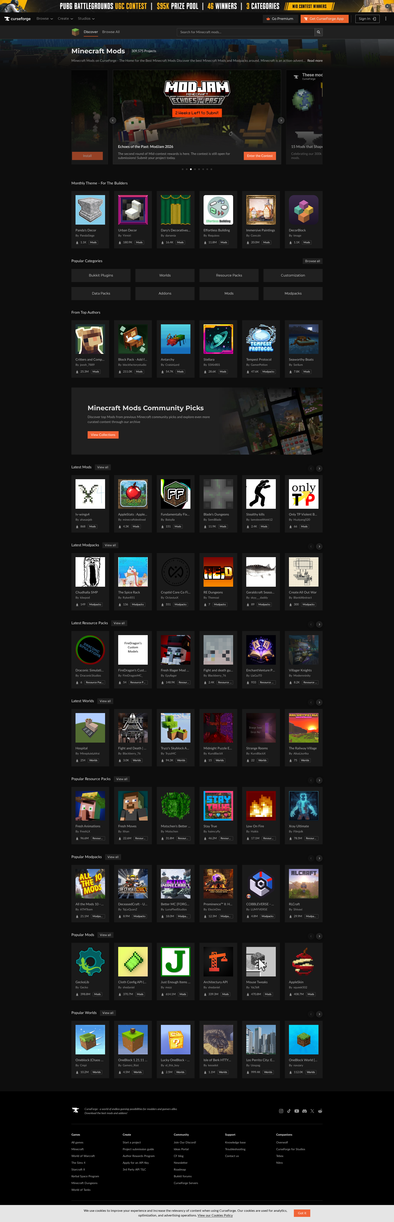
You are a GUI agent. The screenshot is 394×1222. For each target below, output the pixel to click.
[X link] (312, 1111)
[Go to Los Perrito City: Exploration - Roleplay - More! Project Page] (261, 1049)
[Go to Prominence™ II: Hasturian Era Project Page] (218, 893)
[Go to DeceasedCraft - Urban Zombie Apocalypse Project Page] (133, 893)
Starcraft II (78, 1169)
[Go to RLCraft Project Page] (304, 893)
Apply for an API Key (136, 1162)
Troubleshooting (235, 1149)
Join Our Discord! (185, 1142)
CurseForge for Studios (290, 1149)
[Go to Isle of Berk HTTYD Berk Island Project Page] (218, 1049)
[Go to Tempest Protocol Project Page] (261, 349)
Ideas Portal (181, 1149)
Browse (43, 19)
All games (77, 1142)
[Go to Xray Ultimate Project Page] (304, 815)
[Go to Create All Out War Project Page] (304, 581)
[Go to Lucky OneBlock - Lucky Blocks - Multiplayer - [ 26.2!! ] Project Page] (176, 1049)
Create (63, 19)
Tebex (279, 1156)
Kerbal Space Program (85, 1176)
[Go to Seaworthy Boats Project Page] (304, 349)
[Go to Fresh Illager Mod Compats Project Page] (176, 659)
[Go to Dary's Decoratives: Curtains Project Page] (176, 219)
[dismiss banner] (387, 6)
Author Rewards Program (139, 1156)
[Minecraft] (75, 32)
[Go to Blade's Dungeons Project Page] (218, 504)
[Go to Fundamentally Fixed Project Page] (176, 504)
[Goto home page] (18, 19)
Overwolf (282, 1142)
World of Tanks (80, 1190)
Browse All (111, 32)
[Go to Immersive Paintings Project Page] (261, 219)
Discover (91, 32)
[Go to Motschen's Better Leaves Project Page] (176, 815)
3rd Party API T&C (134, 1169)
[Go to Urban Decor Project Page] (133, 219)
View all (102, 467)
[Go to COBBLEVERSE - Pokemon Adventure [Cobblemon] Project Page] (261, 893)
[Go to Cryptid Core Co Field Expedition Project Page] (176, 581)
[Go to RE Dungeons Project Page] (218, 581)
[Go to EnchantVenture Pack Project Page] (261, 659)
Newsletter (181, 1162)
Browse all (312, 261)
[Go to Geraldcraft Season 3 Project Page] (261, 581)
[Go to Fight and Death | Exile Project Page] (133, 737)
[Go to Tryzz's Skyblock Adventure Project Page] (176, 737)
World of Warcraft (83, 1156)
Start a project (132, 1142)
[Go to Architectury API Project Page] (218, 971)
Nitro (279, 1162)
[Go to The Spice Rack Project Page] (133, 581)
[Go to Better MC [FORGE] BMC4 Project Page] (176, 893)
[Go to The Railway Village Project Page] (304, 737)
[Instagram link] (281, 1111)
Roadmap (180, 1169)
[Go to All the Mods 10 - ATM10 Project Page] (90, 893)
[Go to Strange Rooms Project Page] (261, 737)
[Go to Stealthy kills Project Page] (261, 504)
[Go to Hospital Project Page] (90, 737)
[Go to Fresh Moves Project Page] (133, 815)
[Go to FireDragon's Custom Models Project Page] (133, 659)
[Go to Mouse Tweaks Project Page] (261, 971)
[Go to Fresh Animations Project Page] (90, 815)
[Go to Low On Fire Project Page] (261, 815)
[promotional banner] (197, 6)
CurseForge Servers (186, 1183)
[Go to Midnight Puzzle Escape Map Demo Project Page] (218, 737)
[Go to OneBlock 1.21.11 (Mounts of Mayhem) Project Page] (133, 1049)
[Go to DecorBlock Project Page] (304, 219)
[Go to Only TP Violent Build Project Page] (304, 504)
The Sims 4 (78, 1162)
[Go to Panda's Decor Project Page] (90, 219)
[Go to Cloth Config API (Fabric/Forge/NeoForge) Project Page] (133, 971)
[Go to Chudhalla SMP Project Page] (90, 581)
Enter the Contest (260, 156)
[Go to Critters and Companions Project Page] (90, 349)
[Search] (319, 32)
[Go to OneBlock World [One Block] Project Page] (304, 1049)
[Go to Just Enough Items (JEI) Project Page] (176, 971)
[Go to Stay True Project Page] (218, 815)
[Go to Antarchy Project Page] (176, 349)
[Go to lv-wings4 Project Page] (90, 504)
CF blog (178, 1156)
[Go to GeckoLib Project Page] (90, 971)
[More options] (386, 19)
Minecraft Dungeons (84, 1183)
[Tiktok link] (288, 1111)
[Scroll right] (319, 468)
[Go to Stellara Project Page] (218, 349)
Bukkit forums (183, 1176)
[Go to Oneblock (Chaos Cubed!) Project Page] (90, 1049)
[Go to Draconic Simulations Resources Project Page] (90, 659)
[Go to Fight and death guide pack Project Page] (218, 659)
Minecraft (77, 1149)
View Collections (103, 435)
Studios (84, 19)
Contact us (232, 1156)
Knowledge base (235, 1142)
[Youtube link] (296, 1111)
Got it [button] (302, 1213)
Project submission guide (138, 1149)
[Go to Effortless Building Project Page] (218, 219)
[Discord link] (304, 1111)
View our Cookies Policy (215, 1215)
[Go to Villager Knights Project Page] (304, 659)
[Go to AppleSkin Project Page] (304, 971)
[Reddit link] (320, 1111)
